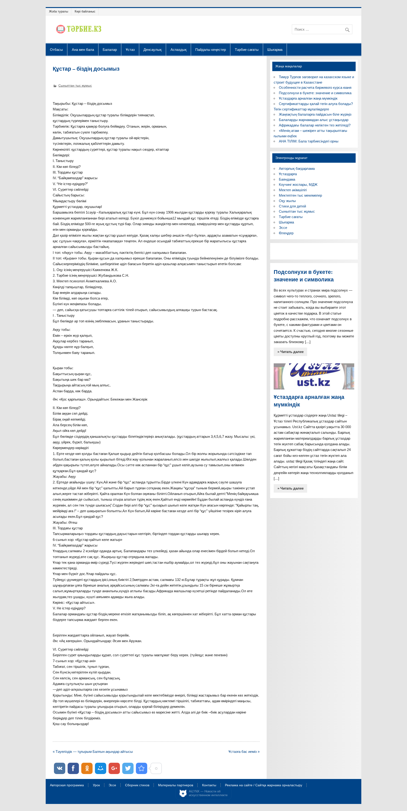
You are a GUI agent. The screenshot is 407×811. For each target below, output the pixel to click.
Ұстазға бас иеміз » (244, 752)
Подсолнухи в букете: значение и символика (315, 93)
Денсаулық (152, 49)
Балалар (110, 49)
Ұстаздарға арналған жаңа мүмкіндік (308, 98)
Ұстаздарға (288, 174)
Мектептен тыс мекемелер (300, 195)
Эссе (283, 228)
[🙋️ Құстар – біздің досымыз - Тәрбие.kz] (141, 768)
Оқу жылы (287, 201)
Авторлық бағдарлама (297, 168)
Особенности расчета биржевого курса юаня (315, 87)
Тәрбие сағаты (247, 49)
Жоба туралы (58, 11)
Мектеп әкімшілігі (293, 190)
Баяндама (287, 179)
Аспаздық (179, 49)
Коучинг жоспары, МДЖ (298, 184)
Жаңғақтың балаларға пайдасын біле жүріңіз (315, 114)
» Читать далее (290, 352)
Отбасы (56, 49)
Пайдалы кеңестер (210, 49)
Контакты (209, 785)
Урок (96, 785)
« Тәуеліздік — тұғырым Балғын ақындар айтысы (93, 752)
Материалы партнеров (175, 785)
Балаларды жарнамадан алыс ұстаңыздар (313, 120)
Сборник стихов (137, 785)
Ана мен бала (83, 49)
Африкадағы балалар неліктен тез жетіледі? (314, 125)
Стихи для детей (292, 206)
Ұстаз (130, 49)
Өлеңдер (286, 233)
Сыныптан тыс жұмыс (75, 85)
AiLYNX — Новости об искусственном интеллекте (208, 793)
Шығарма (274, 49)
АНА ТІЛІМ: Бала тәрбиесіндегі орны (308, 141)
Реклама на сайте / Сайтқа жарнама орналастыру (263, 785)
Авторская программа (67, 785)
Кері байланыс (85, 11)
